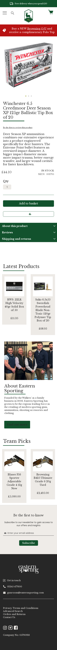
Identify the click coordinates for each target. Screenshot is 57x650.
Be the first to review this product (17, 127)
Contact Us (9, 617)
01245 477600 (14, 586)
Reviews (7, 232)
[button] (25, 96)
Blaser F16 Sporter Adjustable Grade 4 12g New (14, 481)
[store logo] (28, 15)
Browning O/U (36, 28)
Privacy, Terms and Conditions (20, 608)
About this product (15, 226)
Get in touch (14, 580)
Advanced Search (13, 611)
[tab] (28, 226)
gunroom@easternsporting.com (25, 592)
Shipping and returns (16, 238)
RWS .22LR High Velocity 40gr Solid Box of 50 (14, 305)
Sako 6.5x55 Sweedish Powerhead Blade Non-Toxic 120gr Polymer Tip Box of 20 (43, 310)
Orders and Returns (14, 614)
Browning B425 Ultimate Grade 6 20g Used (43, 480)
